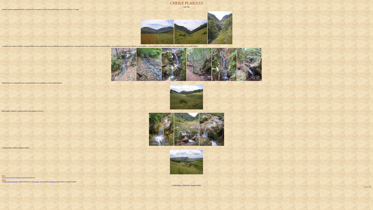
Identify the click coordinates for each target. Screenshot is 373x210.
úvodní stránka (176, 185)
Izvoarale (36, 182)
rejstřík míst (185, 185)
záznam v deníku (196, 185)
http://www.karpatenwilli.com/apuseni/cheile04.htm (15, 177)
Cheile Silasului (12, 182)
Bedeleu (52, 182)
